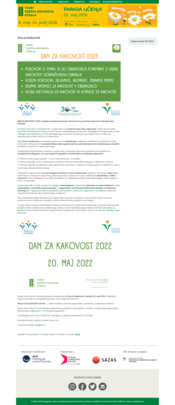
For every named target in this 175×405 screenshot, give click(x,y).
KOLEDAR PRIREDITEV (112, 2)
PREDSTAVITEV (45, 2)
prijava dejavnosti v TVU (35, 310)
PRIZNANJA (95, 2)
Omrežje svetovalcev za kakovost (32, 128)
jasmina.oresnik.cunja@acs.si (32, 325)
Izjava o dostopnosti (135, 401)
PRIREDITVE (79, 2)
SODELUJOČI (63, 2)
